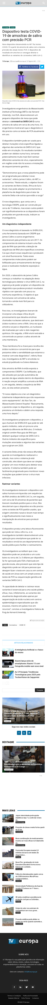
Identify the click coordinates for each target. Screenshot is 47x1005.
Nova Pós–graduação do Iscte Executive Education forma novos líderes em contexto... (28, 864)
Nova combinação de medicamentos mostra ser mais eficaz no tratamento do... (30, 841)
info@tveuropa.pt (30, 972)
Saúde (18, 912)
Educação (7, 721)
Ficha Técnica (25, 998)
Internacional (9, 769)
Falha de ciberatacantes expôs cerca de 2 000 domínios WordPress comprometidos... (29, 876)
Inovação (12, 27)
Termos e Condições (14, 996)
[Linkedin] (20, 987)
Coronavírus (13, 625)
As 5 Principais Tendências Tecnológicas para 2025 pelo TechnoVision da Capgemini (27, 674)
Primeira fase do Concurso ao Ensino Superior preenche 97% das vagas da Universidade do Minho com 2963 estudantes (21, 714)
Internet (18, 881)
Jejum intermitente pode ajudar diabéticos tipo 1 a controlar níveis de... (28, 818)
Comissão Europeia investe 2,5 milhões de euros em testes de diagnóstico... (27, 852)
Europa (18, 857)
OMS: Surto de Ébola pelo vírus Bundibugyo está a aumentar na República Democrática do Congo (23, 764)
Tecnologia (5, 27)
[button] (44, 3)
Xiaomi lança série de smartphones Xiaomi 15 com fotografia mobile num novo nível (29, 663)
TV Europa (5, 61)
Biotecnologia (20, 822)
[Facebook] (14, 987)
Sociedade (19, 832)
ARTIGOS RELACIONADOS (23, 643)
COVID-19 (22, 625)
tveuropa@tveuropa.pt (19, 61)
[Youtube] (32, 987)
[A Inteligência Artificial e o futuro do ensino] (8, 652)
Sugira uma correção (37, 620)
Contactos (35, 998)
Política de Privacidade (30, 996)
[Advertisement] (23, 17)
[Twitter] (26, 987)
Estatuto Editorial (13, 998)
